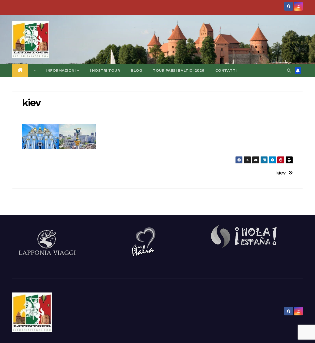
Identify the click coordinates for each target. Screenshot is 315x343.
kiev (281, 173)
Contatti (226, 70)
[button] (289, 70)
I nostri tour (105, 70)
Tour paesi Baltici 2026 (179, 70)
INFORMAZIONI (61, 70)
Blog (136, 70)
